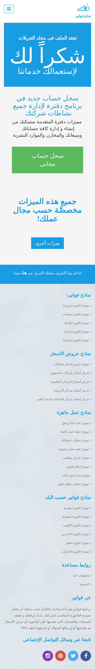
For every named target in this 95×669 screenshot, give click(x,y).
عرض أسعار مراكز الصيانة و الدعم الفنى (63, 399)
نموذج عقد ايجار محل (76, 423)
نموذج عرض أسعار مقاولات (71, 364)
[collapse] (9, 9)
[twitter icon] (73, 656)
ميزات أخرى (47, 243)
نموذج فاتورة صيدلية (76, 340)
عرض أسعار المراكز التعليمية (70, 382)
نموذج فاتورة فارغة (77, 323)
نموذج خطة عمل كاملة (75, 431)
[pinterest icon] (60, 656)
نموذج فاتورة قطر (78, 543)
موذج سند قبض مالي (76, 475)
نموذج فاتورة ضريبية (76, 305)
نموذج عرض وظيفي (76, 457)
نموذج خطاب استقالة (76, 440)
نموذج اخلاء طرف (78, 466)
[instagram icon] (47, 656)
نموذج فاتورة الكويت (76, 525)
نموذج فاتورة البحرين (76, 534)
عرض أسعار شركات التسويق (70, 373)
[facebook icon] (85, 656)
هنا (24, 272)
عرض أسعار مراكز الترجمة (72, 390)
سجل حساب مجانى (48, 159)
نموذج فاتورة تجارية (77, 331)
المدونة (85, 584)
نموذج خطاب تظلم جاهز (74, 484)
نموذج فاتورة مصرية (76, 508)
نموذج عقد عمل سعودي (74, 449)
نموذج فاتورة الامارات (75, 551)
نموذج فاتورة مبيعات (76, 314)
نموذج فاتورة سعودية (76, 516)
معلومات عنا (81, 575)
